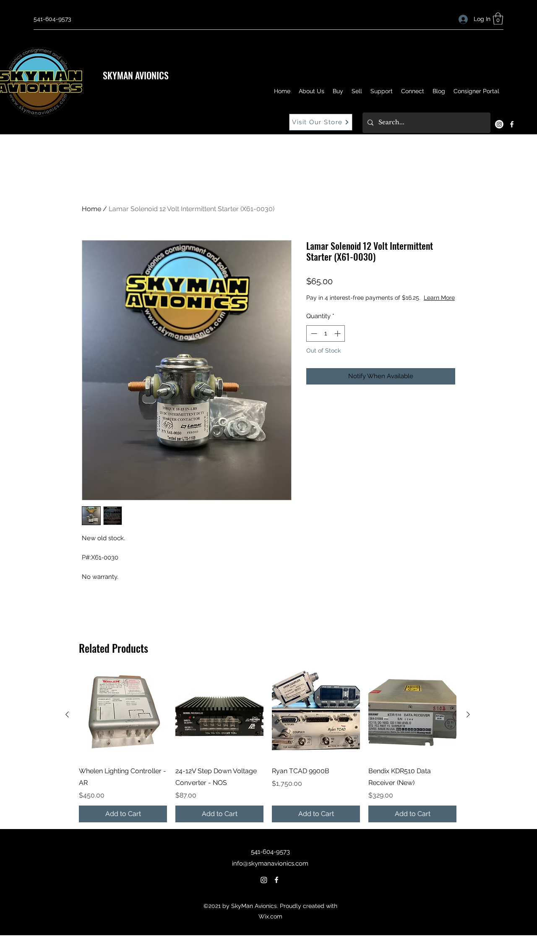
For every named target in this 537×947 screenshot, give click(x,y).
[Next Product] (468, 714)
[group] (267, 746)
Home (91, 209)
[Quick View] (123, 714)
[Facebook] (512, 124)
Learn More (439, 297)
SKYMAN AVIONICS (136, 75)
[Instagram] (499, 124)
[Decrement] (313, 333)
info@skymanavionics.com (270, 863)
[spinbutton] (326, 333)
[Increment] (338, 333)
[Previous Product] (67, 714)
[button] (498, 19)
